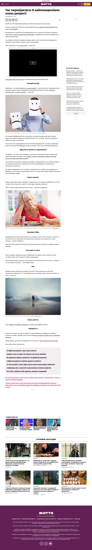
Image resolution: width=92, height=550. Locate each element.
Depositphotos (42, 133)
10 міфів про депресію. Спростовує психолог (21, 350)
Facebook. (20, 380)
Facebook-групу (25, 385)
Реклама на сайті (16, 518)
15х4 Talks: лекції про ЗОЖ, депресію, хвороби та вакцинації (27, 371)
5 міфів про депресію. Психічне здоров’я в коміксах (24, 361)
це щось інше (23, 45)
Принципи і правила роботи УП (65, 518)
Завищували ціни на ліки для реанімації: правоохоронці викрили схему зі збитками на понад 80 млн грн (75, 81)
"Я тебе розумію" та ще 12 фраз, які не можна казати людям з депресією (31, 364)
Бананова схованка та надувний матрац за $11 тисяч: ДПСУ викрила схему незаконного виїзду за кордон (45, 490)
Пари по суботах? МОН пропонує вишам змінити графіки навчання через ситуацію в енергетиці (74, 95)
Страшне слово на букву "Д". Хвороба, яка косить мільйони (26, 354)
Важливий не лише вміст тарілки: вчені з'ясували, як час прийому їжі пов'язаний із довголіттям (45, 462)
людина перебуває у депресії (18, 324)
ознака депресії (31, 88)
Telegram (36, 385)
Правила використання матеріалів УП (46, 518)
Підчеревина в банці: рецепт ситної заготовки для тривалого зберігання (75, 102)
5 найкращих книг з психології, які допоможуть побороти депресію (29, 368)
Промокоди (77, 518)
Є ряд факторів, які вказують (14, 79)
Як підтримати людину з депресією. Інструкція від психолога (27, 357)
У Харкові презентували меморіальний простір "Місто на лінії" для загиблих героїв (75, 109)
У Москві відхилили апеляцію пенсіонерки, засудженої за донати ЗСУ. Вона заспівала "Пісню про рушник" (73, 463)
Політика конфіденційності (29, 518)
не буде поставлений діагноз (47, 27)
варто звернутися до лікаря (49, 341)
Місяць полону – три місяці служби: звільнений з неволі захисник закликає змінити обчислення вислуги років (74, 73)
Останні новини (72, 68)
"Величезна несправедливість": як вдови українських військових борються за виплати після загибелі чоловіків (17, 463)
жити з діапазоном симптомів (23, 34)
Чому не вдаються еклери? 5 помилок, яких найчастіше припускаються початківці (74, 88)
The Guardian (13, 29)
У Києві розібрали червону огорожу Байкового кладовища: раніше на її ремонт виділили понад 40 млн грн (17, 489)
